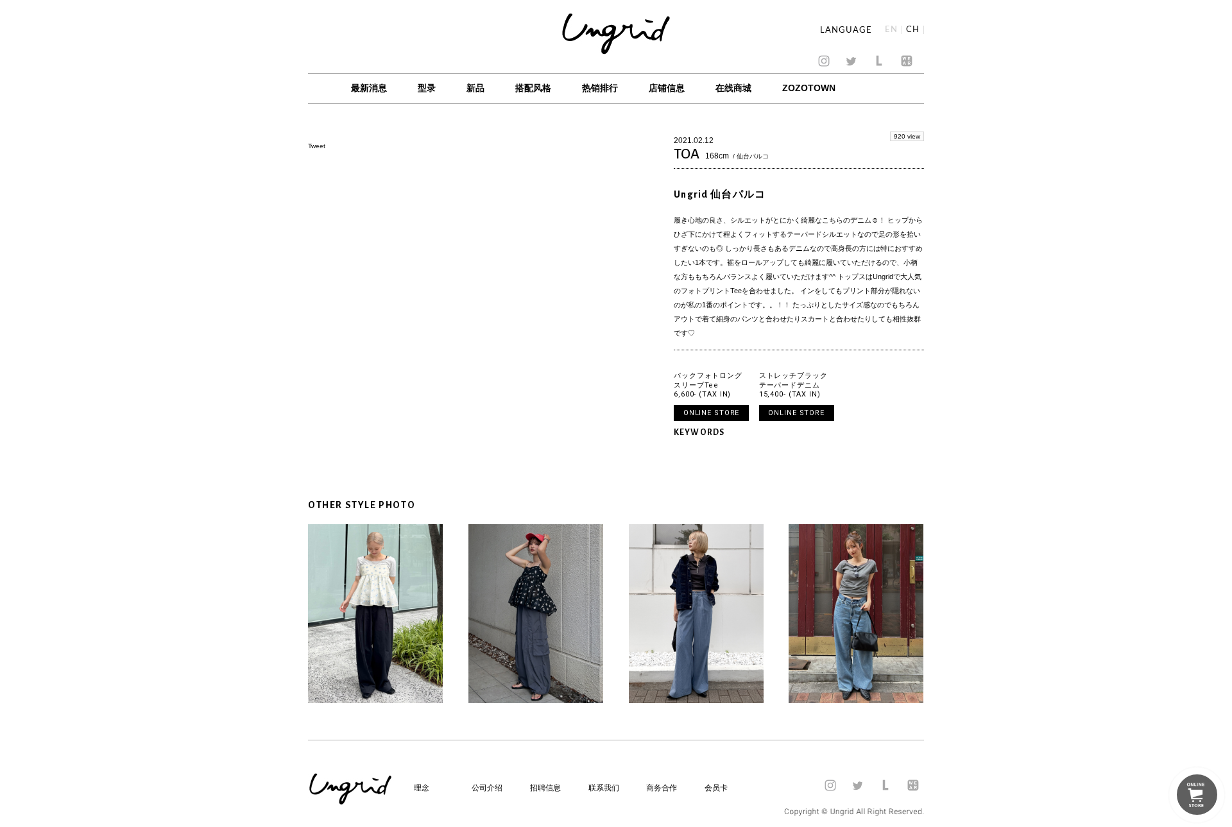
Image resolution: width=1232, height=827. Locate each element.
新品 (475, 88)
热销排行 (600, 88)
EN (891, 30)
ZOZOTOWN (808, 88)
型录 (427, 88)
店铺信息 (667, 88)
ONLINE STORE (711, 413)
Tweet (316, 145)
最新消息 (369, 88)
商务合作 (661, 787)
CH (913, 30)
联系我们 (603, 787)
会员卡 (716, 787)
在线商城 (733, 88)
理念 (421, 787)
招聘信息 (545, 787)
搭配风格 (533, 88)
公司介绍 (487, 787)
